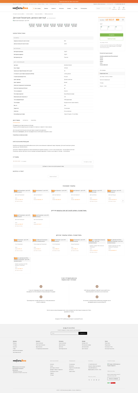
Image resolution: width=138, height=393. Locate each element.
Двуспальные (39, 346)
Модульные (107, 345)
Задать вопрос (53, 176)
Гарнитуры (107, 343)
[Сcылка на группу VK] (89, 380)
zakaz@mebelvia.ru (92, 367)
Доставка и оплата (33, 4)
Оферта (52, 373)
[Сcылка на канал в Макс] (94, 380)
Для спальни (85, 348)
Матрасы (61, 8)
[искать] (110, 8)
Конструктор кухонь (109, 348)
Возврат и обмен (41, 4)
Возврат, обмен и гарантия (56, 369)
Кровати (54, 8)
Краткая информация (105, 79)
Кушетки (15, 346)
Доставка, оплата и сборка (106, 76)
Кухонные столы (108, 346)
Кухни (75, 8)
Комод (101, 61)
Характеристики (104, 73)
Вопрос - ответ (103, 86)
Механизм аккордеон (18, 350)
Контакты (60, 4)
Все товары (38, 8)
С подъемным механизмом (42, 348)
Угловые (15, 345)
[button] (123, 200)
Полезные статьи (53, 4)
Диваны (46, 8)
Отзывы (101, 83)
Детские (61, 346)
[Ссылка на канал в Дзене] (96, 380)
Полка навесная (104, 64)
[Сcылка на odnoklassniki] (91, 380)
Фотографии (103, 70)
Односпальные (39, 343)
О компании (25, 4)
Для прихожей (85, 346)
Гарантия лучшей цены (74, 367)
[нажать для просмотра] (32, 25)
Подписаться (83, 333)
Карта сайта (72, 371)
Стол (101, 63)
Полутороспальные (40, 345)
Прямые (15, 343)
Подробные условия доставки (20, 135)
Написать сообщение (113, 378)
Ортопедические (17, 352)
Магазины (71, 366)
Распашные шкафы (86, 345)
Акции (47, 4)
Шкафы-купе (85, 343)
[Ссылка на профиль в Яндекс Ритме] (99, 380)
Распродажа (84, 8)
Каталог (52, 364)
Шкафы (69, 8)
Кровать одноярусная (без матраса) (109, 56)
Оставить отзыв (88, 161)
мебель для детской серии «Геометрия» (72, 210)
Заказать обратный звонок (99, 4)
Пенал (101, 57)
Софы (14, 348)
